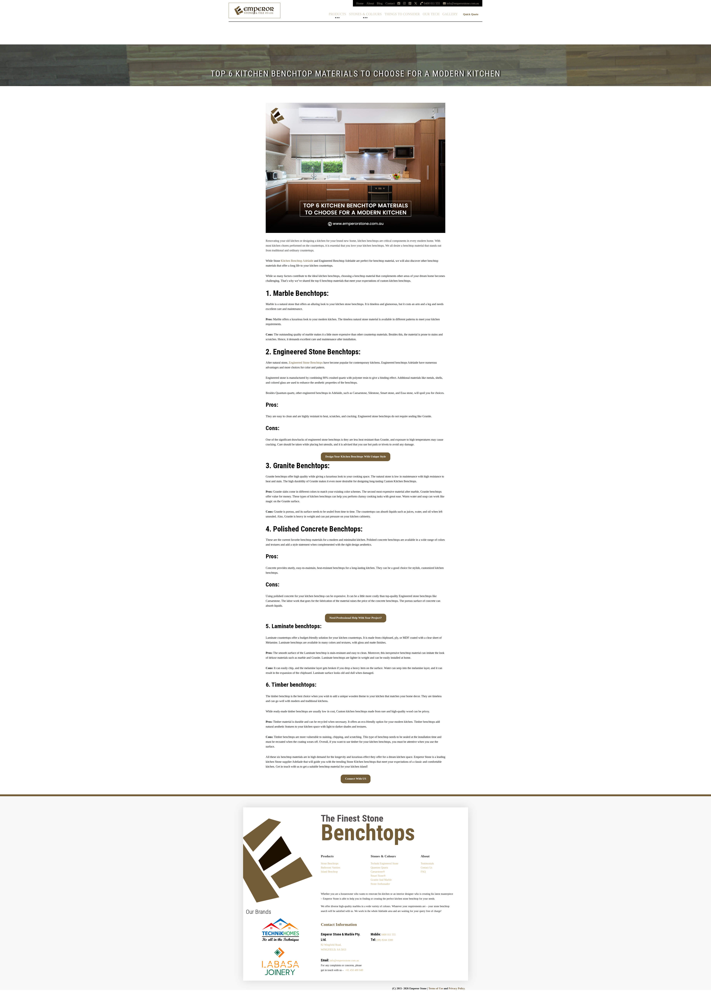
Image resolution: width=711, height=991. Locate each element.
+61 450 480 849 (354, 970)
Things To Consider (402, 14)
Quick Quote (470, 14)
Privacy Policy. (457, 988)
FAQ (423, 871)
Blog (380, 3)
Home (359, 3)
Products (337, 14)
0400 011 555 (388, 934)
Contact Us (426, 867)
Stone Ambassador (380, 884)
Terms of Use (435, 988)
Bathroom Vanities (330, 867)
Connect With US (355, 778)
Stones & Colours (365, 14)
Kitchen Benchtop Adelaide (297, 260)
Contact (390, 3)
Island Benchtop (329, 871)
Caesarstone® (8, 31)
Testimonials (427, 863)
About (370, 3)
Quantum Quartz (10, 28)
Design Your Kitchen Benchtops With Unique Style (355, 456)
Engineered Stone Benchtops (306, 362)
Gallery (450, 14)
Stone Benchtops (329, 863)
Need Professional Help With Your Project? (355, 617)
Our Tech (431, 14)
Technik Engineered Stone (15, 25)
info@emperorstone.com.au (344, 960)
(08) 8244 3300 (385, 940)
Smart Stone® (8, 34)
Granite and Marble (381, 879)
